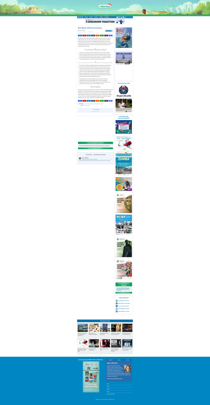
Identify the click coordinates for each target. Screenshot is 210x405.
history (91, 103)
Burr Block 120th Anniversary (90, 28)
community (87, 103)
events (88, 105)
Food (86, 17)
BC (84, 103)
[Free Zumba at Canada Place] (124, 166)
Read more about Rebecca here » (114, 378)
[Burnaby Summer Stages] (124, 184)
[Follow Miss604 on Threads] (121, 17)
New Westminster (96, 103)
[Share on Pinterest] (84, 35)
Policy (108, 391)
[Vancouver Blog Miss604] (105, 6)
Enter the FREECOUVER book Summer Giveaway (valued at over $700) (94, 145)
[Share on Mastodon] (111, 35)
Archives (128, 360)
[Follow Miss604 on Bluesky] (117, 17)
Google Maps (98, 87)
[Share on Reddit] (97, 35)
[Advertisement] (95, 128)
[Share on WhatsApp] (102, 35)
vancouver (101, 103)
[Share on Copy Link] (106, 35)
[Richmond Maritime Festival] (124, 37)
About (101, 17)
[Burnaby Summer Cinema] (124, 127)
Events (96, 17)
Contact (107, 17)
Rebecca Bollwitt (82, 30)
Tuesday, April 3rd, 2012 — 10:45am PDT (85, 31)
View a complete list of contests (94, 148)
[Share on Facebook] (80, 35)
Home (108, 383)
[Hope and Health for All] (124, 91)
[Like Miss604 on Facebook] (123, 17)
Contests (119, 360)
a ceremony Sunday (88, 89)
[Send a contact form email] (125, 17)
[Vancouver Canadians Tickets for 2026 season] (105, 21)
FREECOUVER (105, 15)
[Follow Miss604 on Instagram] (119, 17)
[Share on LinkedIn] (89, 35)
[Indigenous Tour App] (124, 105)
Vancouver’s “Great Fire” (91, 41)
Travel (90, 17)
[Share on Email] (93, 35)
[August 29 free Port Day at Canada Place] (124, 225)
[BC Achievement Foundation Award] (124, 203)
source (102, 59)
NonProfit (80, 17)
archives (85, 105)
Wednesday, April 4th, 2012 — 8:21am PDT (106, 159)
